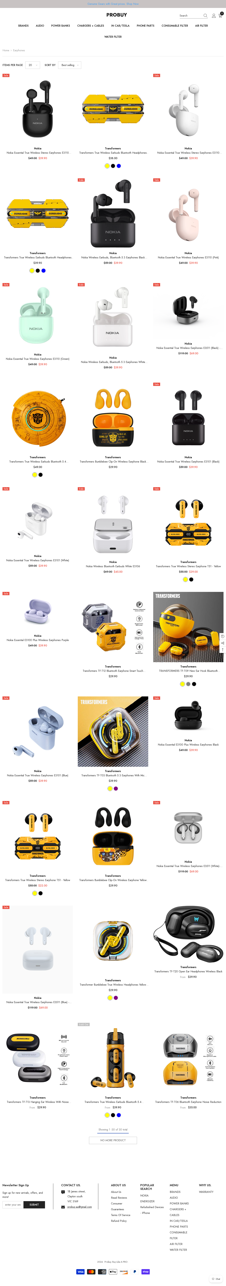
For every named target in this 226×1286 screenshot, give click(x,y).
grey (188, 684)
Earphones (19, 50)
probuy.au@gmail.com (80, 1207)
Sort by (50, 65)
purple (115, 788)
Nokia (37, 148)
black (113, 165)
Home (5, 50)
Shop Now (133, 4)
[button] (32, 65)
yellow (107, 165)
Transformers (113, 148)
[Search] (194, 16)
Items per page (12, 65)
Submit (34, 1205)
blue (118, 165)
